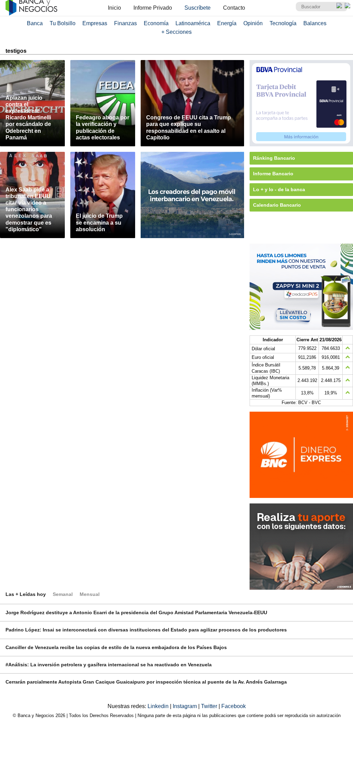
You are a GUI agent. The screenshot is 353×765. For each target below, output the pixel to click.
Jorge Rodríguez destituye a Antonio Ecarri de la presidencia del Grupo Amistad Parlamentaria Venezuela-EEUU (136, 612)
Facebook (233, 706)
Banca (35, 23)
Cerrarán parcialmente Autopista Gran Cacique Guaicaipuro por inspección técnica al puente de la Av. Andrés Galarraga (146, 682)
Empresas (94, 23)
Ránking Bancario (274, 158)
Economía (156, 23)
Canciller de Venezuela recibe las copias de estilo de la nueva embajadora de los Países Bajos (116, 647)
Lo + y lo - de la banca (279, 189)
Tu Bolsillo (62, 23)
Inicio (114, 8)
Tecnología (283, 23)
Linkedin (159, 706)
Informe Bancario (273, 173)
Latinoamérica (192, 23)
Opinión (253, 23)
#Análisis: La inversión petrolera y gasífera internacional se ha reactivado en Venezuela (109, 664)
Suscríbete (197, 8)
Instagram (185, 706)
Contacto (234, 8)
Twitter (210, 706)
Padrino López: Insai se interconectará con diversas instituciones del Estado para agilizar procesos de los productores (146, 629)
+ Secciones (176, 32)
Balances (314, 23)
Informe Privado (152, 8)
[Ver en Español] (347, 5)
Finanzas (125, 23)
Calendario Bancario (277, 205)
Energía (226, 23)
